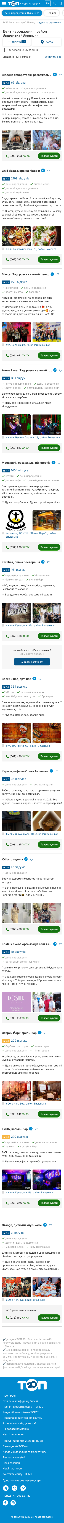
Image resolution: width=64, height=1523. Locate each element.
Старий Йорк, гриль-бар (19, 1033)
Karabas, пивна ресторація (21, 562)
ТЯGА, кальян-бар (15, 1129)
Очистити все (53, 56)
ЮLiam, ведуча (12, 859)
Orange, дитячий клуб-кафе (22, 1225)
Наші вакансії (11, 1463)
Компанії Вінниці (25, 22)
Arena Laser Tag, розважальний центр (29, 370)
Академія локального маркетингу (24, 1452)
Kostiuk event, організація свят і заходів (30, 944)
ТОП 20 (7, 22)
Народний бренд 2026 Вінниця (23, 1440)
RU (54, 3)
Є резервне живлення (23, 50)
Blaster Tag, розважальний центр (25, 274)
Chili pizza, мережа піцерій (21, 170)
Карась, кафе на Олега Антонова (25, 771)
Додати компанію (32, 661)
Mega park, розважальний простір (26, 462)
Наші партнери (12, 1468)
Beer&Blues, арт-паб (16, 679)
